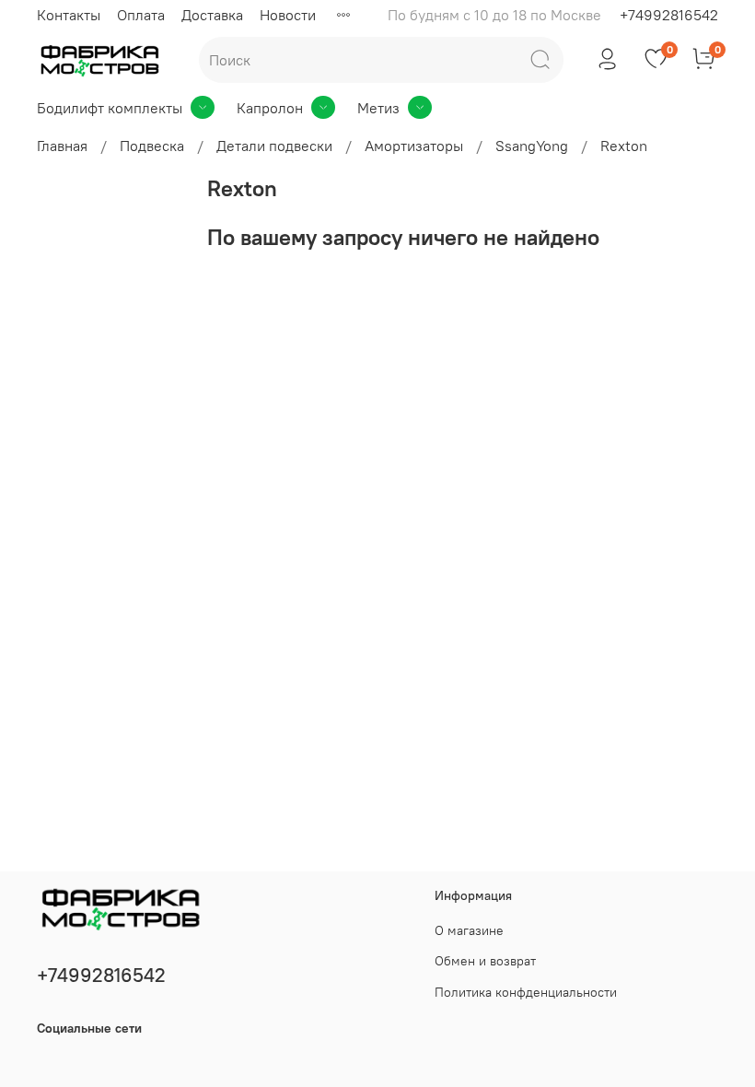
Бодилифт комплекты (109, 108)
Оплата (141, 15)
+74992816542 (669, 15)
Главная (62, 145)
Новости (288, 15)
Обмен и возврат (485, 961)
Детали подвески (274, 145)
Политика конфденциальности (526, 992)
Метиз (378, 108)
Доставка (212, 15)
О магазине (469, 930)
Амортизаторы (414, 145)
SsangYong (531, 145)
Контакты (68, 15)
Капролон (270, 108)
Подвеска (152, 145)
